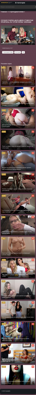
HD (23, 52)
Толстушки (17, 52)
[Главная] (7, 3)
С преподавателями (8, 52)
